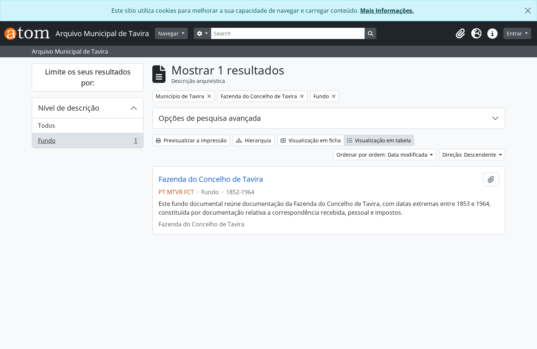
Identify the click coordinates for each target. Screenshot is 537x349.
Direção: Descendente (470, 154)
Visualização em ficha (314, 140)
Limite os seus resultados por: (88, 77)
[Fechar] (528, 10)
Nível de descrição (68, 108)
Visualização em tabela (382, 140)
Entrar (515, 33)
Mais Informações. (387, 11)
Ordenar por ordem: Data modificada (382, 154)
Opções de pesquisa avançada (210, 118)
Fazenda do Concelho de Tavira (211, 179)
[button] (460, 34)
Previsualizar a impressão (194, 140)
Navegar (169, 33)
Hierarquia (257, 140)
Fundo (87, 142)
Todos (46, 126)
